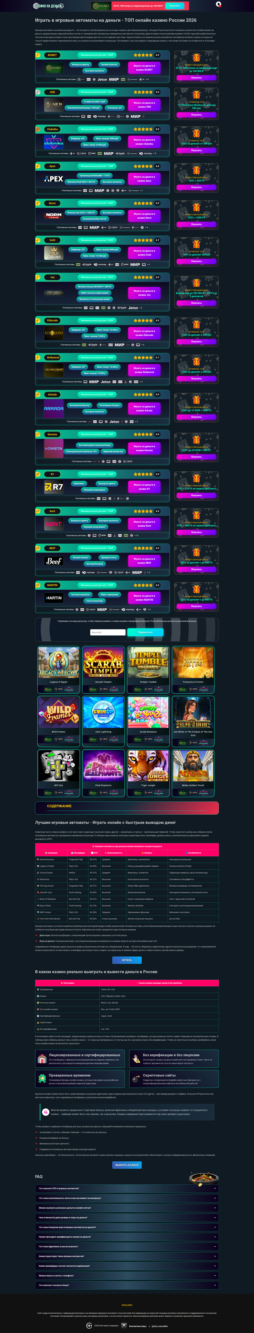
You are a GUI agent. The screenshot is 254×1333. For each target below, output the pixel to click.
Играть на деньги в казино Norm (144, 216)
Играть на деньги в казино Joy (144, 293)
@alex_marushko (160, 1326)
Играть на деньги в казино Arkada (144, 408)
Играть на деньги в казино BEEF (144, 561)
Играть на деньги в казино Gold (144, 252)
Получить (174, 5)
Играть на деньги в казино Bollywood (144, 370)
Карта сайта (127, 1305)
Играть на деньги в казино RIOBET (144, 67)
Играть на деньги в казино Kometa (144, 448)
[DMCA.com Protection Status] (124, 1326)
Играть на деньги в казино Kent (144, 523)
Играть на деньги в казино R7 (144, 486)
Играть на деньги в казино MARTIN (144, 597)
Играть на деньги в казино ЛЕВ (144, 104)
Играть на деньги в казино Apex (144, 178)
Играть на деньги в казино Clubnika (144, 141)
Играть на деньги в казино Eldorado (144, 333)
